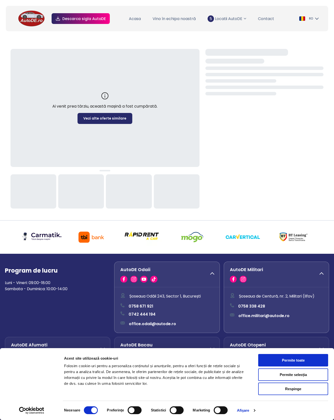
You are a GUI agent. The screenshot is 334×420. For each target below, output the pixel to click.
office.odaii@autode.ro (152, 324)
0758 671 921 (141, 306)
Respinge (293, 389)
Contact (266, 19)
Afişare (243, 410)
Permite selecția (293, 375)
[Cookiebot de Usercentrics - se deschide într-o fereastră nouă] (31, 410)
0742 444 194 (142, 314)
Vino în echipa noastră (174, 19)
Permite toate (293, 360)
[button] (166, 274)
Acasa (135, 19)
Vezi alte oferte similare (104, 118)
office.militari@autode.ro (263, 316)
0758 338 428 (251, 306)
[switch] (135, 410)
